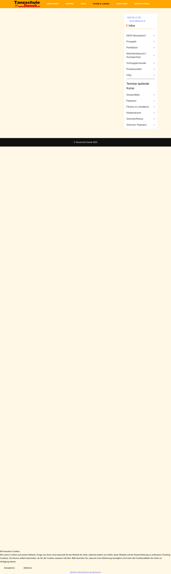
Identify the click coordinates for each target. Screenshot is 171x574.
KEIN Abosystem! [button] (136, 35)
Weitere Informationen (80, 572)
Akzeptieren (9, 568)
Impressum (96, 572)
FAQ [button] (128, 75)
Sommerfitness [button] (134, 118)
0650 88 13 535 (134, 18)
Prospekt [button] (131, 41)
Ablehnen (28, 568)
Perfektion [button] (132, 47)
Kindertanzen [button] (133, 112)
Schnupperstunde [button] (136, 63)
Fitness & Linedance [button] (137, 106)
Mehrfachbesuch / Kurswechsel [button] (136, 55)
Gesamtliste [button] (133, 94)
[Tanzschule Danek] (27, 4)
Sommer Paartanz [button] (136, 124)
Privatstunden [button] (134, 69)
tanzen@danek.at (137, 21)
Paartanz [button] (131, 100)
